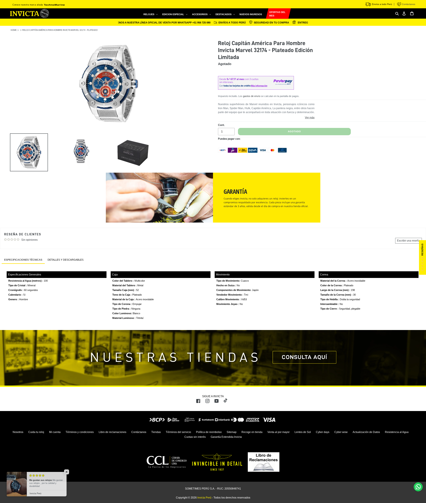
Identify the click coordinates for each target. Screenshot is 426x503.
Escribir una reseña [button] (408, 240)
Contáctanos (408, 4)
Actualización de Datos (366, 432)
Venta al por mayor (278, 432)
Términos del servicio (178, 432)
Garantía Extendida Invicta (226, 436)
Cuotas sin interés (195, 436)
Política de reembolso (209, 432)
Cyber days (322, 432)
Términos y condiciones (80, 432)
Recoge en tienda (251, 432)
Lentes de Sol (303, 432)
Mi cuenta (55, 432)
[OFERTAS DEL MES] (266, 13)
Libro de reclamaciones (112, 432)
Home (14, 30)
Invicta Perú (204, 497)
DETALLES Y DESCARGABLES (66, 259)
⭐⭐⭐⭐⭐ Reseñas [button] (422, 257)
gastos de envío (251, 96)
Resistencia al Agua (397, 432)
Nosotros (18, 432)
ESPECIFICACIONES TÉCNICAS (23, 259)
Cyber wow (341, 432)
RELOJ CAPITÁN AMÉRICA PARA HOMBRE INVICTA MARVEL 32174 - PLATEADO (60, 30)
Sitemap (231, 432)
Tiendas (156, 432)
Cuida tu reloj (36, 432)
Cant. (221, 125)
